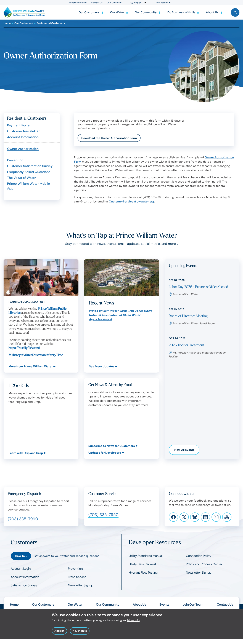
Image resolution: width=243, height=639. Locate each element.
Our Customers (23, 23)
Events (164, 604)
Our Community (107, 604)
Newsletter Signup (80, 585)
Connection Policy (198, 556)
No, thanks (79, 631)
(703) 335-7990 (23, 519)
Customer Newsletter (23, 131)
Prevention (15, 160)
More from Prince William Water (30, 366)
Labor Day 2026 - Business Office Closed (198, 287)
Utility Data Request (142, 564)
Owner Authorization (23, 149)
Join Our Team (114, 2)
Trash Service (77, 577)
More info (133, 620)
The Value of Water (21, 178)
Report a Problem (77, 2)
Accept (59, 631)
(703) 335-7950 (103, 514)
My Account (161, 2)
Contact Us (97, 2)
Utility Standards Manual (145, 556)
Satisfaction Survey (24, 585)
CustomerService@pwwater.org (131, 201)
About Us (139, 604)
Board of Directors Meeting (188, 316)
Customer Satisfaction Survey (29, 166)
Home (7, 23)
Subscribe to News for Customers (111, 446)
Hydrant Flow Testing (143, 572)
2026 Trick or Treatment (186, 345)
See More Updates (101, 366)
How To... (21, 556)
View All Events (184, 450)
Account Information (23, 137)
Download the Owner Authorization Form (109, 138)
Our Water (75, 604)
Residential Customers (51, 23)
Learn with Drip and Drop (26, 453)
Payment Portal (18, 125)
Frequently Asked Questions (28, 172)
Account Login (21, 568)
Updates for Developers (104, 452)
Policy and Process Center (204, 564)
